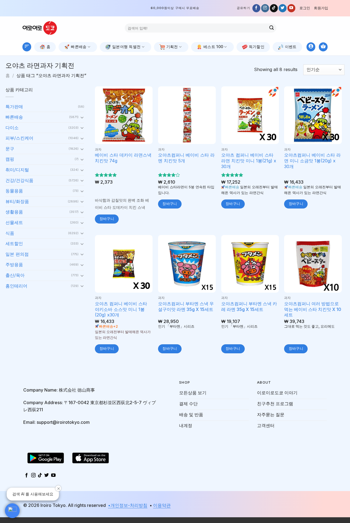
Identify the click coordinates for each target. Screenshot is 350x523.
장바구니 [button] (107, 219)
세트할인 (14, 243)
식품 (9, 233)
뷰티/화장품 (17, 201)
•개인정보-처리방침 (127, 505)
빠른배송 (78, 46)
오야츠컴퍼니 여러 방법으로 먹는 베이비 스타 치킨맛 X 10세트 (312, 309)
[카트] (323, 46)
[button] (12, 511)
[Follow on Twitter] (283, 8)
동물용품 (14, 190)
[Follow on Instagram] (265, 8)
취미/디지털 (17, 169)
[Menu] (26, 46)
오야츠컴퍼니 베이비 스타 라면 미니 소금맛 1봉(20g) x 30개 (312, 160)
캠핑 (9, 159)
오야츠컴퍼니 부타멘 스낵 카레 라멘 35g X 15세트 (249, 306)
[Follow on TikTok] (274, 8)
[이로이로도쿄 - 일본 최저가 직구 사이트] (44, 28)
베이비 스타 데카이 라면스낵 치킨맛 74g (123, 157)
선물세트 (14, 222)
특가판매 (14, 106)
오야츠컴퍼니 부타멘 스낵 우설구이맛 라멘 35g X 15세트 (186, 306)
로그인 (304, 8)
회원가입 (321, 8)
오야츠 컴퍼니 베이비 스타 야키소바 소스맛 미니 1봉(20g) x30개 (121, 309)
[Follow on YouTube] (291, 8)
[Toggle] (82, 117)
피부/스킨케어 (19, 138)
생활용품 (14, 212)
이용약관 (162, 505)
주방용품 (14, 264)
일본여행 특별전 (126, 46)
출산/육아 (15, 275)
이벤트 (291, 46)
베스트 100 (213, 46)
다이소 (12, 127)
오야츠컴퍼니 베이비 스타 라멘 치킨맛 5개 (186, 157)
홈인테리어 (16, 286)
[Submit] (271, 28)
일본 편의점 (17, 254)
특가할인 (256, 46)
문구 (9, 148)
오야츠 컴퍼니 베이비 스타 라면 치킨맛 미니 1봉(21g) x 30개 (248, 160)
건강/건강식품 (19, 180)
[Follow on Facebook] (256, 8)
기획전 (172, 46)
